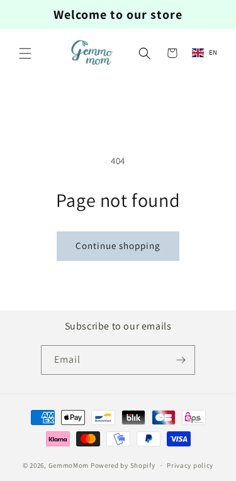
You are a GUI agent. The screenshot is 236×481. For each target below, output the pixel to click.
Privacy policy (190, 465)
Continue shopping (118, 246)
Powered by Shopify (123, 465)
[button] (25, 53)
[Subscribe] (180, 360)
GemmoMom (68, 465)
